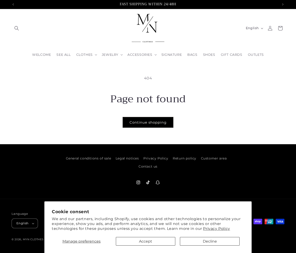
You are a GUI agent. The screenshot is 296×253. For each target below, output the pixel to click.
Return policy (184, 158)
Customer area (214, 158)
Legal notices (127, 158)
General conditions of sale (88, 158)
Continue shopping (148, 122)
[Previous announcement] (13, 4)
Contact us (148, 166)
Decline (210, 241)
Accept (145, 241)
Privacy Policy (216, 228)
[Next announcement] (283, 4)
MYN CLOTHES (33, 239)
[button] (17, 28)
